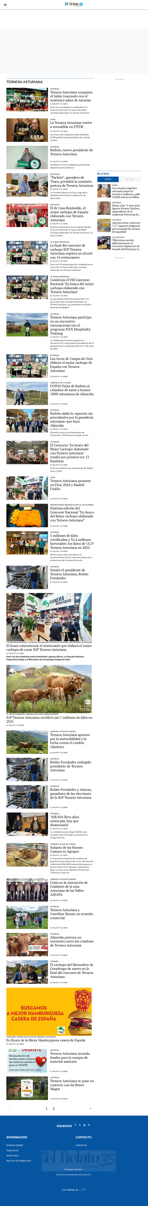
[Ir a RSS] (89, 1125)
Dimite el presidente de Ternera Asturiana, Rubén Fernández (69, 574)
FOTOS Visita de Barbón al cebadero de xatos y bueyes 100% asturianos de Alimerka (72, 390)
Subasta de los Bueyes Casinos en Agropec (66, 849)
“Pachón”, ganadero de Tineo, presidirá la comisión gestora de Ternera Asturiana (71, 181)
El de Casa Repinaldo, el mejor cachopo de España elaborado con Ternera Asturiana (69, 214)
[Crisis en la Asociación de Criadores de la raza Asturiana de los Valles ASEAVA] (27, 890)
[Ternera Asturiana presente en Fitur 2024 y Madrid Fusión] (27, 488)
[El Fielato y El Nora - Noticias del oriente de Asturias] (74, 4)
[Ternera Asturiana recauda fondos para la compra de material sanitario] (27, 1061)
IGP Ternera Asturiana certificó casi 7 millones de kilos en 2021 (49, 719)
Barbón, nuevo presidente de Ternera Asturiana (71, 152)
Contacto (81, 1145)
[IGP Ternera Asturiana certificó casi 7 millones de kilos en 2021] (49, 689)
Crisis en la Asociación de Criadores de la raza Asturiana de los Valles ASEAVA (69, 888)
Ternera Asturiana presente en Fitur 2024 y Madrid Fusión (70, 484)
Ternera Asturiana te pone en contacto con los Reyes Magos (72, 1085)
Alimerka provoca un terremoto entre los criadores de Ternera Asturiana (72, 941)
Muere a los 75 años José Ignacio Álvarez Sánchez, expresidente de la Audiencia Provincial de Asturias (126, 210)
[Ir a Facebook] (75, 1125)
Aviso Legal (12, 1155)
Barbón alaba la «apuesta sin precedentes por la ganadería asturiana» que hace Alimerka (71, 419)
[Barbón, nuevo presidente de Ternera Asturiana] (27, 157)
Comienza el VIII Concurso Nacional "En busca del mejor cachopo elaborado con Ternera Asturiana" (72, 285)
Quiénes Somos (14, 1145)
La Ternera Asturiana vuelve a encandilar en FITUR (71, 124)
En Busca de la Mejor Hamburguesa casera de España (45, 1040)
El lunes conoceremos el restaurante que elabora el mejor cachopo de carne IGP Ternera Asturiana (49, 647)
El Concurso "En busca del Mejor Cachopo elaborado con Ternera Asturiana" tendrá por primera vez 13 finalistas (69, 453)
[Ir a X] (80, 1125)
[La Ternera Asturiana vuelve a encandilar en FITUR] (27, 130)
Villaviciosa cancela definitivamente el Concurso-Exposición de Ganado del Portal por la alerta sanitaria (125, 245)
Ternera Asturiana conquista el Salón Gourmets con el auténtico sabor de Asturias (71, 96)
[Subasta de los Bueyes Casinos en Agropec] (27, 855)
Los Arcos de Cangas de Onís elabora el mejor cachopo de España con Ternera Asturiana (71, 364)
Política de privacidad (18, 1161)
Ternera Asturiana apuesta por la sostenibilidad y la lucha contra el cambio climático (70, 740)
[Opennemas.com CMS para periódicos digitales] (74, 1189)
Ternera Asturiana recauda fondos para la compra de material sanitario (70, 1057)
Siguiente (90, 1108)
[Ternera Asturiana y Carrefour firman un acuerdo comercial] (27, 917)
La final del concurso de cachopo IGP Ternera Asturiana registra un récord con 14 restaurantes (71, 251)
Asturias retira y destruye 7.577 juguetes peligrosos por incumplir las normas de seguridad (126, 227)
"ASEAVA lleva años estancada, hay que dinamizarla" (64, 821)
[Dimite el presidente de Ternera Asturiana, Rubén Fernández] (27, 577)
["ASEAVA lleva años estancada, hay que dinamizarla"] (27, 824)
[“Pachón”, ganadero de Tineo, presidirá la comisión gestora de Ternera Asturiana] (27, 185)
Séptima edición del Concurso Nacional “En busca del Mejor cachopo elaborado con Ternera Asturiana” (72, 514)
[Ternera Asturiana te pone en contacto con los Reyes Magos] (27, 1088)
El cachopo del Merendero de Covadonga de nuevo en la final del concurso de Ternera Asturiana (71, 970)
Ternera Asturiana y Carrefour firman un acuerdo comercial (71, 914)
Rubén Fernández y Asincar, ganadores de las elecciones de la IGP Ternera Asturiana (71, 793)
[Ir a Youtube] (84, 1125)
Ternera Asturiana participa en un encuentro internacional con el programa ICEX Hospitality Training (70, 325)
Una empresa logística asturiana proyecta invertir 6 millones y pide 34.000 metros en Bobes (126, 193)
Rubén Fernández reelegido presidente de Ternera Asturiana (70, 766)
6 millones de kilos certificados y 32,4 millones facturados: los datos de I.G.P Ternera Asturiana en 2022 (72, 541)
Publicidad (12, 1150)
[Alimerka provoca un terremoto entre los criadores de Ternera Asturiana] (27, 944)
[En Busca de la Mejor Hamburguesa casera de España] (49, 1012)
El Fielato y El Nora (59, 104)
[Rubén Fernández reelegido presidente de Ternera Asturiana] (27, 769)
